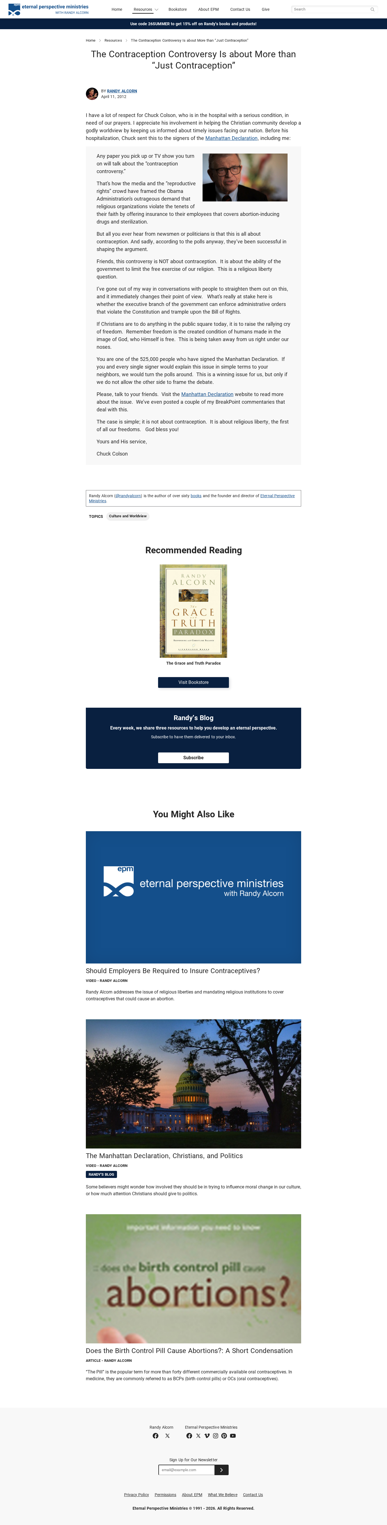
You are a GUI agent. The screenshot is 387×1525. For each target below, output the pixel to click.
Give (265, 9)
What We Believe (222, 1494)
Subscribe (193, 757)
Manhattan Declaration (231, 138)
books (196, 496)
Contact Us (240, 9)
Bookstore (178, 9)
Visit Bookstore (193, 682)
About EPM (208, 9)
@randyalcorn (128, 496)
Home (117, 9)
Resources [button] (143, 9)
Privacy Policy (136, 1494)
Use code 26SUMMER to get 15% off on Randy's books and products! (193, 24)
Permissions (166, 1494)
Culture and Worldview (127, 516)
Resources (113, 40)
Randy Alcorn (122, 91)
